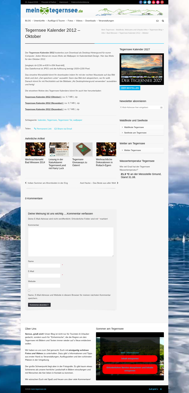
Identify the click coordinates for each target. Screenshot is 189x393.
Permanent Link (44, 129)
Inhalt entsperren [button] (130, 358)
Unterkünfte (39, 20)
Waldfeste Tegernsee (134, 127)
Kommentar (33, 225)
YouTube (153, 2)
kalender (42, 120)
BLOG (28, 20)
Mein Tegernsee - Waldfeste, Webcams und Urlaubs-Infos (124, 30)
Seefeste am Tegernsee (135, 132)
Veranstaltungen (106, 20)
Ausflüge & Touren (56, 20)
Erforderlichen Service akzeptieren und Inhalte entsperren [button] (130, 369)
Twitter (145, 2)
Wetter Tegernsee (132, 150)
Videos (79, 20)
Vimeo (149, 2)
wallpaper (77, 120)
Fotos (70, 20)
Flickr (158, 2)
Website (32, 281)
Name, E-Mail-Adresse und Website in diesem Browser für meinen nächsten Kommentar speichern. (69, 296)
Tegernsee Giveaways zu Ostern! (79, 162)
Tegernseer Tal (65, 120)
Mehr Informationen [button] (130, 352)
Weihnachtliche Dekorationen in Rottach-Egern (104, 162)
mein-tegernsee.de (38, 389)
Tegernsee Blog (155, 30)
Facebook (140, 2)
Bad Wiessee (112, 33)
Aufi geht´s (153, 389)
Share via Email (64, 129)
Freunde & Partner (48, 2)
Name (31, 261)
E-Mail (31, 271)
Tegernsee (52, 120)
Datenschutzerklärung (80, 2)
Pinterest (162, 2)
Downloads (90, 20)
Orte (103, 33)
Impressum (63, 2)
